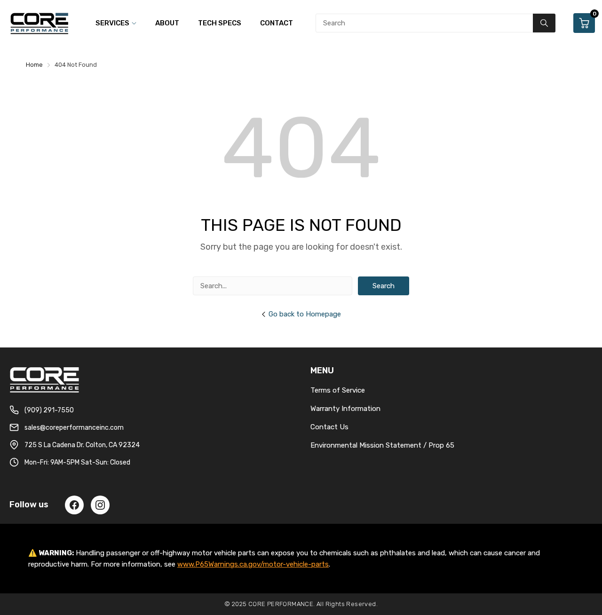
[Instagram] (100, 505)
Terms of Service (337, 390)
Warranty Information (345, 408)
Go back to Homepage (305, 314)
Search (383, 286)
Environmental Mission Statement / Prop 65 (382, 445)
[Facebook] (74, 505)
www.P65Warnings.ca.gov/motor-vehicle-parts (253, 564)
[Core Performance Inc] (40, 23)
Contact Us (329, 427)
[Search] (544, 23)
